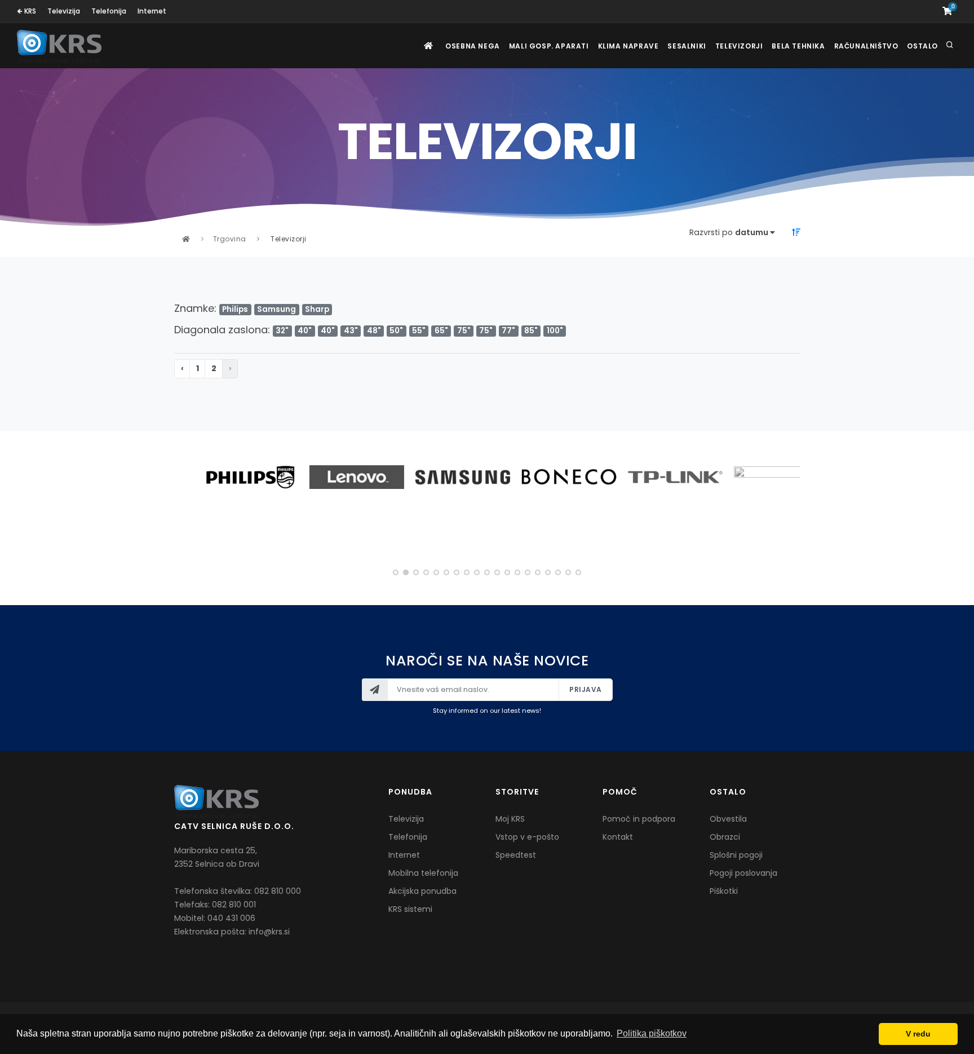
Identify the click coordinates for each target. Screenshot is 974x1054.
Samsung (276, 309)
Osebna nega (472, 46)
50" (396, 330)
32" (282, 330)
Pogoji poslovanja (743, 873)
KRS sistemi (410, 909)
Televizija (63, 11)
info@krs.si (269, 931)
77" (508, 330)
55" (419, 330)
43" (351, 330)
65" (441, 330)
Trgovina (229, 239)
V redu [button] (918, 1033)
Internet (152, 11)
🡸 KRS (26, 11)
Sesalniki (686, 46)
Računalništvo (866, 46)
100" (555, 330)
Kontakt (618, 837)
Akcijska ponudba (422, 891)
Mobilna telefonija (423, 873)
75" (464, 330)
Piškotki (724, 891)
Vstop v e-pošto (527, 837)
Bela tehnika (798, 46)
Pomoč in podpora (639, 818)
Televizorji (739, 46)
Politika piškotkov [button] (652, 1033)
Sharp (317, 309)
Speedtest (515, 855)
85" (531, 330)
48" (374, 330)
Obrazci (725, 837)
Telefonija (108, 11)
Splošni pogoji (736, 855)
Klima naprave (628, 46)
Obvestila (728, 818)
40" (305, 330)
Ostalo (922, 46)
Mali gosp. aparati (549, 46)
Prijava (585, 689)
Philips (235, 309)
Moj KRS (510, 818)
